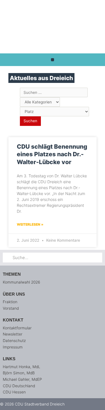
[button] (52, 59)
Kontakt (13, 320)
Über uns (14, 294)
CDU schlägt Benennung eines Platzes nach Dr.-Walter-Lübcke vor (52, 154)
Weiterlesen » (30, 224)
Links (9, 358)
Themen (12, 274)
